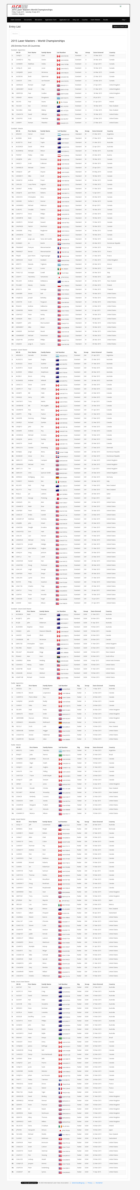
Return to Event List (120, 26)
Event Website (95, 20)
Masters (15, 34)
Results (105, 20)
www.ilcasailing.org (78, 1183)
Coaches (85, 20)
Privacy (90, 1183)
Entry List (76, 20)
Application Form (50, 20)
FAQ (123, 20)
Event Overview (16, 20)
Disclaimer (99, 1183)
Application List (65, 20)
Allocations (38, 20)
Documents (28, 20)
